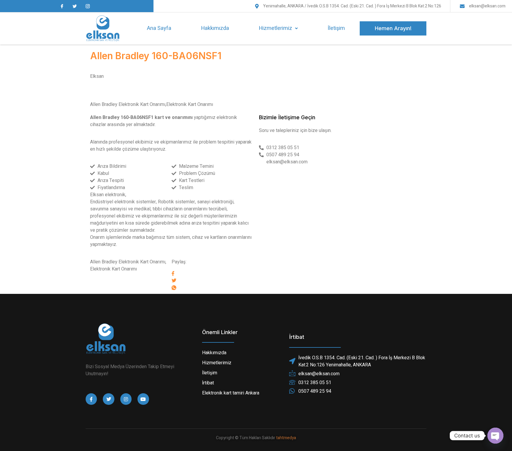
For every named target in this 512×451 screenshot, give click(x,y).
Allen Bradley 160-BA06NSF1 (155, 56)
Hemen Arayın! (393, 28)
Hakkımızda (215, 28)
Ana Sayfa (159, 28)
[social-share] (212, 273)
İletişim (336, 28)
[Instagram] (126, 399)
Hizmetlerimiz (275, 28)
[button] (278, 28)
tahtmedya (286, 438)
